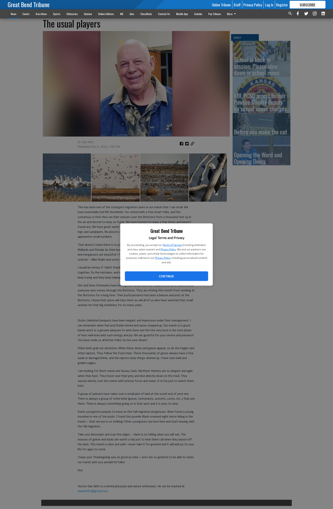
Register (282, 4)
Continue (166, 276)
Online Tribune (221, 4)
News (13, 14)
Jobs (132, 14)
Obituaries (72, 14)
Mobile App (182, 14)
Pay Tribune (214, 14)
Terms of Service (172, 245)
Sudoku (198, 14)
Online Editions (106, 14)
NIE (121, 14)
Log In (269, 4)
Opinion (88, 14)
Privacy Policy (168, 249)
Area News (41, 14)
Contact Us (164, 14)
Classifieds (146, 14)
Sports (56, 14)
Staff (237, 4)
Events (26, 14)
